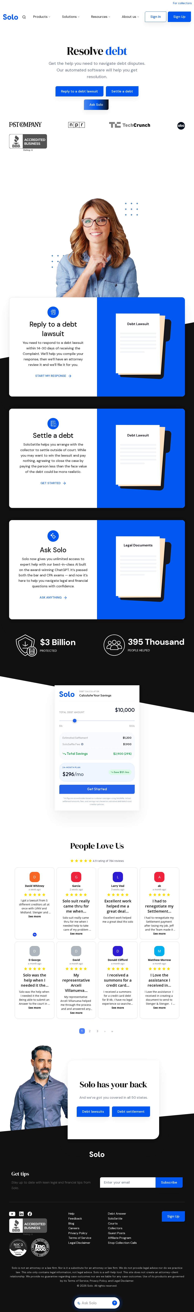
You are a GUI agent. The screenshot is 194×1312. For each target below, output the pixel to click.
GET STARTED (52, 483)
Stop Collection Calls (122, 1243)
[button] (114, 1302)
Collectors (115, 1228)
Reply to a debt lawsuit (79, 91)
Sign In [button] (155, 16)
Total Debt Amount (71, 712)
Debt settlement (131, 1111)
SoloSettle (115, 1218)
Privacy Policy (77, 1233)
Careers (73, 1228)
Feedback (75, 1218)
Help (71, 1214)
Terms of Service (79, 1238)
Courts (113, 1223)
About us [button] (129, 16)
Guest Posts (116, 1233)
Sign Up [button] (179, 16)
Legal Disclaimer (79, 1243)
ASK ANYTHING (52, 597)
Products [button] (40, 16)
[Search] (24, 17)
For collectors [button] (182, 3)
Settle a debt (122, 91)
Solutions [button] (69, 16)
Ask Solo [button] (96, 104)
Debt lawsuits (93, 1111)
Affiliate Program (119, 1238)
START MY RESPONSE (51, 376)
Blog (71, 1223)
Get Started (97, 789)
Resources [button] (99, 16)
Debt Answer (117, 1214)
